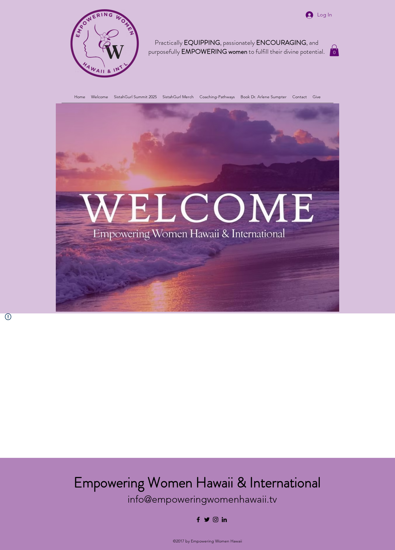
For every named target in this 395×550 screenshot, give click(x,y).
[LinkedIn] (224, 519)
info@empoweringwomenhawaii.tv (202, 499)
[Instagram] (215, 519)
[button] (334, 50)
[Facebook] (198, 519)
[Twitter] (207, 519)
